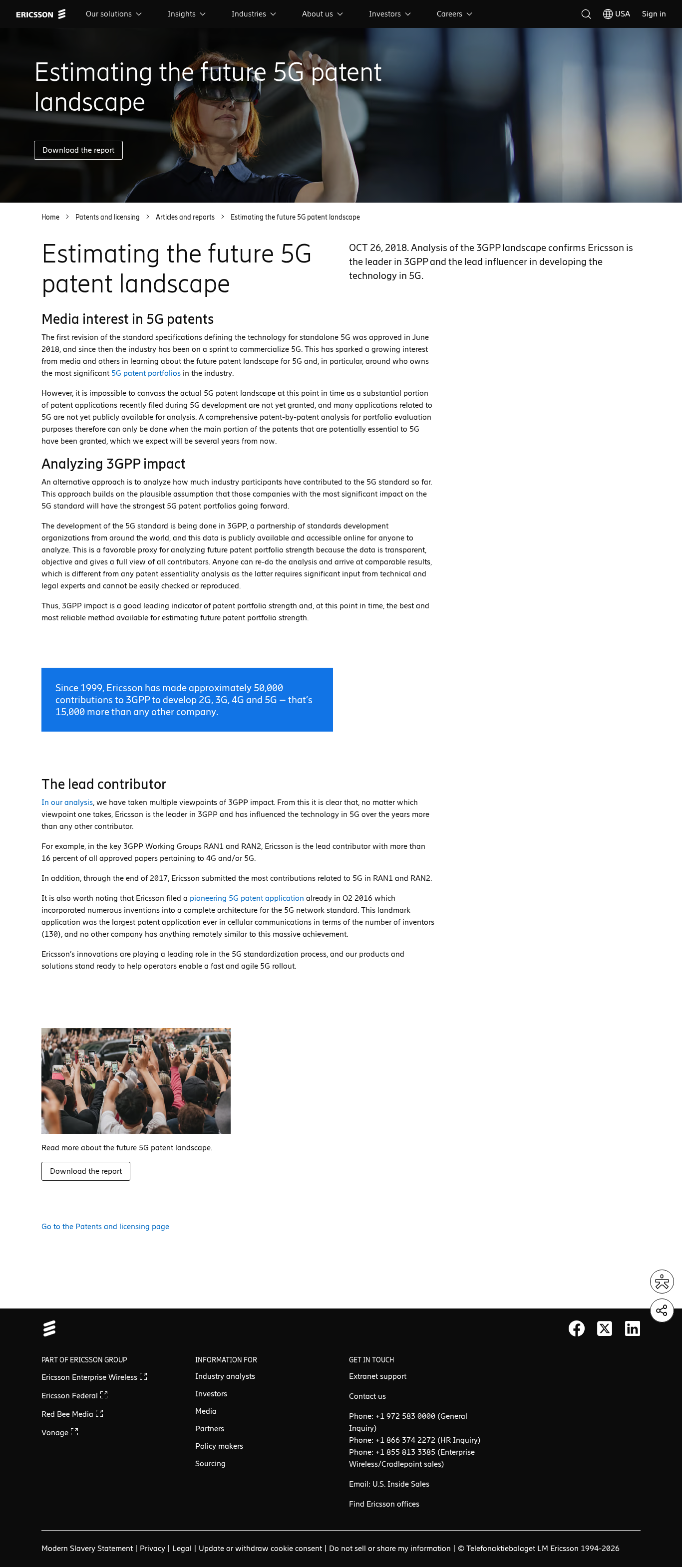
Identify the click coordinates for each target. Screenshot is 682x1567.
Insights (182, 13)
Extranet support (377, 1376)
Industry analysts (225, 1376)
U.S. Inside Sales (400, 1484)
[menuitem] (115, 14)
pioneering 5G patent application (247, 898)
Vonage (55, 1432)
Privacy (152, 1548)
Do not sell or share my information (390, 1548)
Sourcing (210, 1463)
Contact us (367, 1396)
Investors (385, 13)
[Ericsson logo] (41, 14)
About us (317, 13)
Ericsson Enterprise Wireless (90, 1377)
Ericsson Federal (70, 1395)
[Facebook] (577, 1328)
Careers (449, 13)
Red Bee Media (68, 1414)
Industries (249, 13)
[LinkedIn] (633, 1328)
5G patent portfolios (146, 373)
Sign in (654, 13)
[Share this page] (662, 1310)
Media (206, 1411)
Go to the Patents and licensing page (105, 1226)
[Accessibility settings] (662, 1282)
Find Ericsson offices (384, 1504)
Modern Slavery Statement (87, 1548)
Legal (182, 1548)
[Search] (586, 14)
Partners (209, 1428)
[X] (605, 1328)
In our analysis (67, 802)
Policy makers (219, 1446)
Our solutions (109, 13)
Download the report (78, 150)
